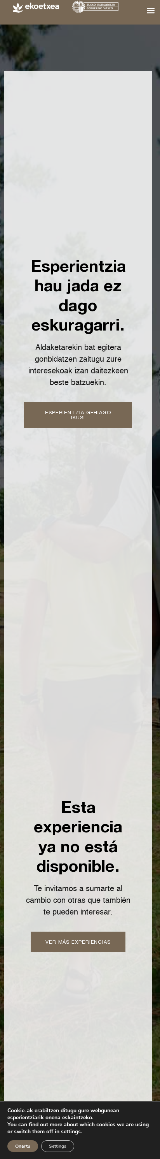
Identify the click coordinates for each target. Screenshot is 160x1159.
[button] (150, 10)
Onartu (22, 1146)
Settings (57, 1146)
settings (71, 1131)
